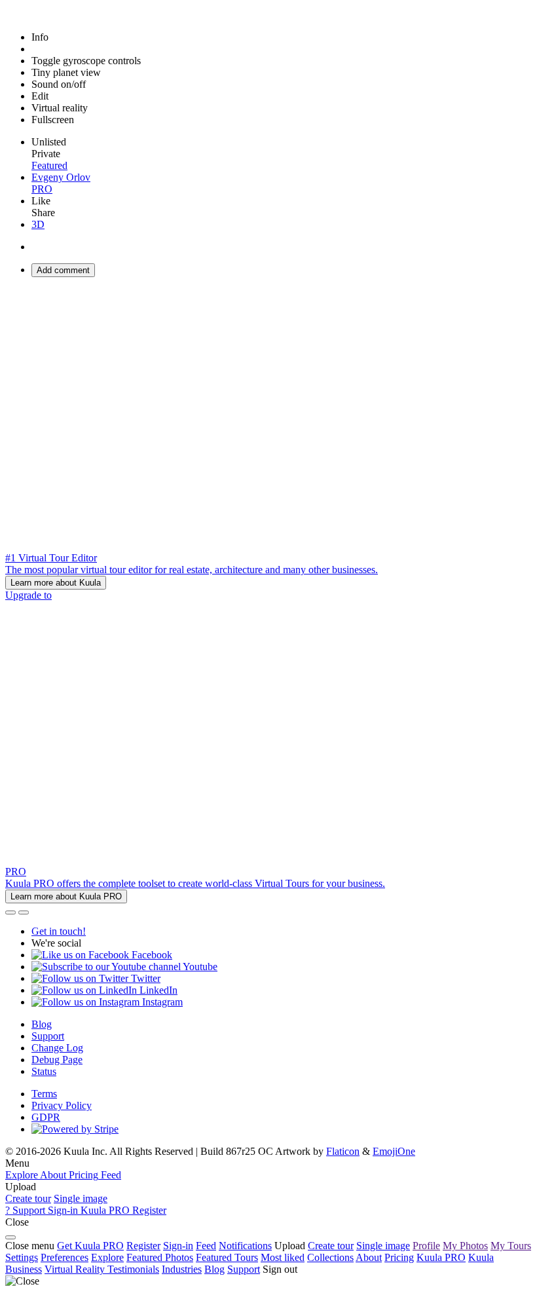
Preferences (64, 1257)
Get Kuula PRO (90, 1245)
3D (38, 224)
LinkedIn (157, 990)
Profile (426, 1245)
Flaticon (343, 1151)
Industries (182, 1269)
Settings (21, 1257)
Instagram (161, 1001)
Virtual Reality (76, 1269)
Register (143, 1245)
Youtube (199, 966)
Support (47, 1036)
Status (43, 1071)
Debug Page (57, 1059)
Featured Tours (227, 1257)
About (369, 1257)
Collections (330, 1257)
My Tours (511, 1245)
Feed (206, 1245)
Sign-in (178, 1245)
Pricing (399, 1257)
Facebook (150, 954)
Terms (44, 1093)
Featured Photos (159, 1257)
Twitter (144, 978)
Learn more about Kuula (55, 583)
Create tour (28, 1198)
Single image (80, 1198)
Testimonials (133, 1269)
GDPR (45, 1117)
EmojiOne (394, 1151)
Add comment (63, 270)
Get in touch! (58, 931)
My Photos (465, 1245)
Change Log (57, 1047)
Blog (41, 1024)
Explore (107, 1257)
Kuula (441, 1257)
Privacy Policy (61, 1105)
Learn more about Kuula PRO (66, 896)
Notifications (245, 1245)
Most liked (283, 1257)
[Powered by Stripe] (75, 1129)
